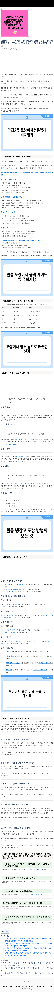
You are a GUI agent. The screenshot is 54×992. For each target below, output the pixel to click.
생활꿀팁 (6, 960)
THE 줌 (29, 989)
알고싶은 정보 (33, 986)
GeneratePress (33, 981)
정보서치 (24, 986)
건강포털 (17, 986)
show (6, 931)
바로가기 (42, 986)
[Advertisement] (27, 62)
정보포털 (49, 986)
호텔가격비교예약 (7, 986)
